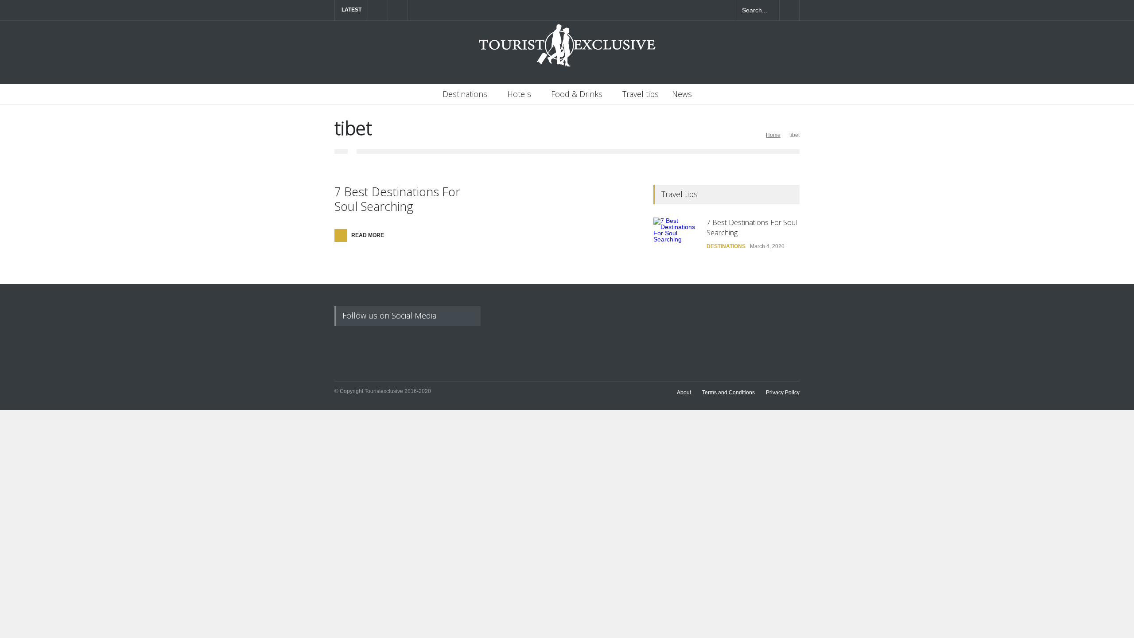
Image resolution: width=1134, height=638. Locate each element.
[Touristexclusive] (567, 50)
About (684, 392)
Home (773, 135)
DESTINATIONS (726, 246)
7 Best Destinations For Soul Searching (397, 198)
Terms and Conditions (728, 392)
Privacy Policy (783, 392)
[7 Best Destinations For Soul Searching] (675, 240)
